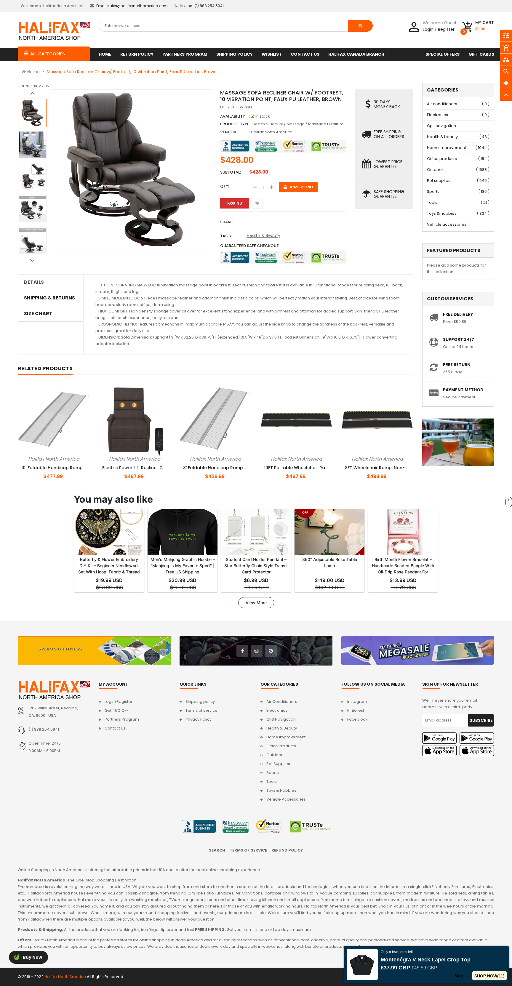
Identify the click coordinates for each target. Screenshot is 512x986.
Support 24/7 (458, 339)
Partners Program (122, 719)
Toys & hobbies (442, 213)
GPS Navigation (281, 719)
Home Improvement (285, 737)
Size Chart (38, 313)
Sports (433, 191)
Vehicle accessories (446, 224)
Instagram (357, 701)
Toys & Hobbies (281, 790)
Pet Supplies (278, 764)
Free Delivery (458, 314)
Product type (234, 124)
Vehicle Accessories (286, 799)
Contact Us (115, 728)
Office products (442, 158)
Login (428, 29)
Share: (226, 222)
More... (461, 975)
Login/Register (118, 701)
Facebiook (357, 719)
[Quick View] (63, 457)
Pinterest (355, 710)
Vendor (228, 132)
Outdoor (435, 169)
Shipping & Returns (49, 298)
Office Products (281, 746)
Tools (432, 202)
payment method (463, 390)
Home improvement (446, 147)
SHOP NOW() (489, 976)
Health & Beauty (263, 235)
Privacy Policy (198, 719)
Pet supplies (438, 180)
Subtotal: (230, 172)
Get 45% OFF (116, 710)
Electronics (437, 115)
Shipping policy (200, 701)
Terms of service (201, 710)
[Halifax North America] (54, 690)
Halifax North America (271, 132)
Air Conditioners (281, 701)
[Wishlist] (257, 203)
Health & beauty (442, 137)
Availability (232, 116)
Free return (457, 365)
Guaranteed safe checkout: (250, 245)
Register (446, 29)
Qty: (224, 186)
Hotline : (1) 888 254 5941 (202, 5)
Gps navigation (441, 126)
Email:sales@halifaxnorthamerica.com (132, 5)
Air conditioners (442, 104)
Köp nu (234, 203)
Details (34, 282)
